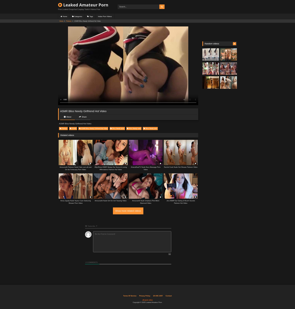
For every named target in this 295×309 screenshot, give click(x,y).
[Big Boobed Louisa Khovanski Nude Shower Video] (228, 82)
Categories (78, 16)
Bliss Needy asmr (118, 128)
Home (65, 16)
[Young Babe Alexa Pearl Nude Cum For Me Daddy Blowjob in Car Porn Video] (228, 68)
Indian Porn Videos (105, 16)
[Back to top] (288, 302)
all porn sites (147, 300)
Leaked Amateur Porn (85, 5)
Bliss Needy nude (135, 128)
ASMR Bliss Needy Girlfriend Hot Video (94, 128)
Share (84, 117)
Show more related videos (128, 211)
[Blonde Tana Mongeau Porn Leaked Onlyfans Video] (228, 54)
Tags (91, 16)
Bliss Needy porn (151, 128)
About (68, 117)
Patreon (68, 21)
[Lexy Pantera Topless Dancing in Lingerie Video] (210, 54)
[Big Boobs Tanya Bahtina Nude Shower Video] (210, 82)
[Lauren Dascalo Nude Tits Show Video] (210, 68)
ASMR (74, 128)
